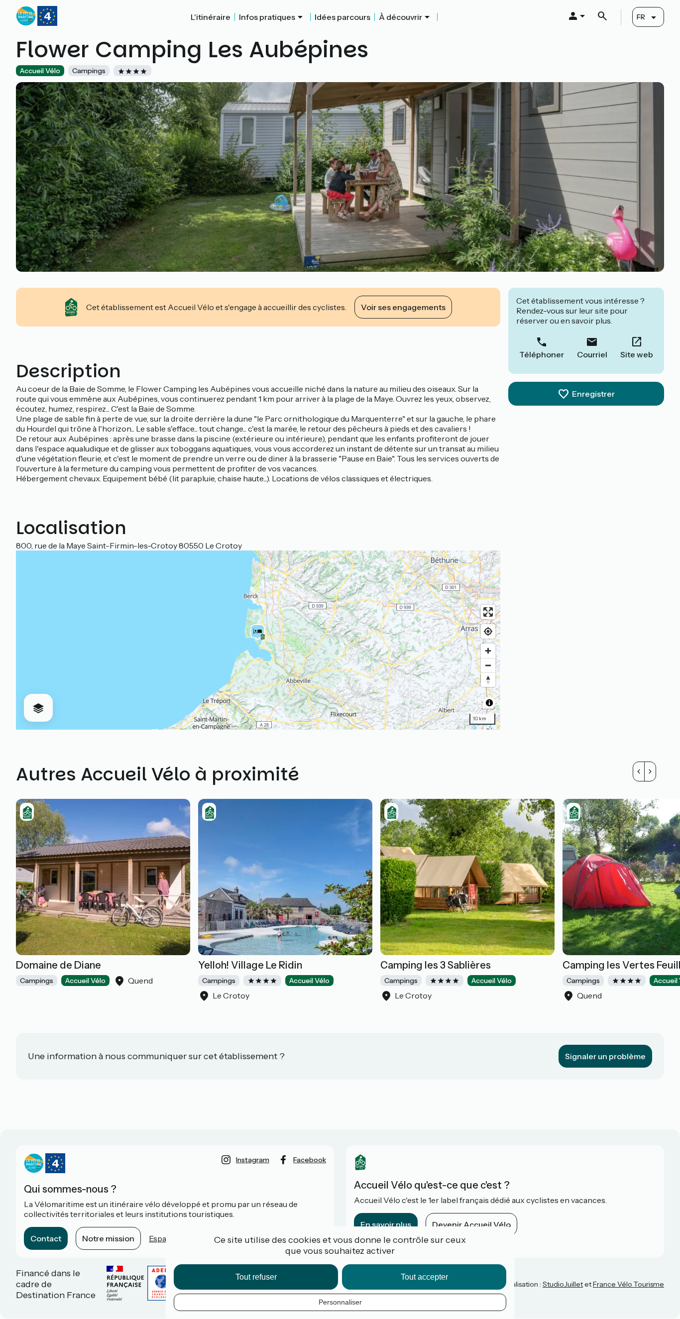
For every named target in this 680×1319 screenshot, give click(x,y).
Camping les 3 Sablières (435, 965)
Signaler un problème (605, 1056)
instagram (252, 1159)
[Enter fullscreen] (488, 612)
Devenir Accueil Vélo (471, 1224)
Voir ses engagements (403, 307)
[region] (258, 640)
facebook (309, 1159)
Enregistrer (593, 394)
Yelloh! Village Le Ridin (250, 965)
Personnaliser (340, 1302)
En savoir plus (385, 1224)
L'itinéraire (210, 17)
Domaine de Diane (58, 965)
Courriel (592, 354)
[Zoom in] (488, 651)
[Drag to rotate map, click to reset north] (488, 679)
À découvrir (400, 17)
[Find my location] (488, 631)
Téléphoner (541, 354)
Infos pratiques (267, 17)
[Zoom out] (488, 665)
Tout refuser (256, 1277)
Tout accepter (424, 1277)
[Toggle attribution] (489, 703)
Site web (636, 354)
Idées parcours (342, 17)
